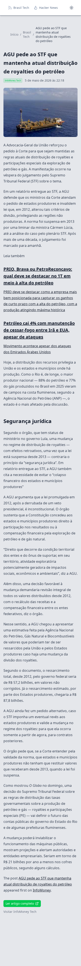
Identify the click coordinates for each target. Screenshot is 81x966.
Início (14, 34)
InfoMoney (42, 890)
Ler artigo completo (20, 903)
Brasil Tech (27, 34)
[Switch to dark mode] (71, 8)
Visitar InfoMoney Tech (20, 912)
